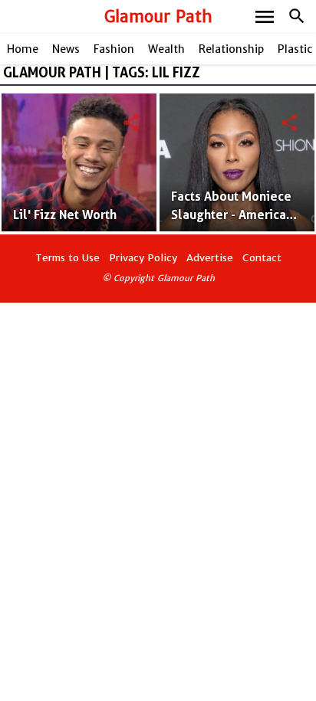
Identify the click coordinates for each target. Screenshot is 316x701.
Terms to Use (67, 257)
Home (22, 49)
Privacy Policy (143, 257)
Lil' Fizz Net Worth (65, 215)
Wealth (166, 49)
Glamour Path (158, 16)
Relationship (231, 49)
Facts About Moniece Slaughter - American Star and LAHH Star (232, 215)
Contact (261, 257)
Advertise (209, 257)
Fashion (114, 49)
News (66, 49)
